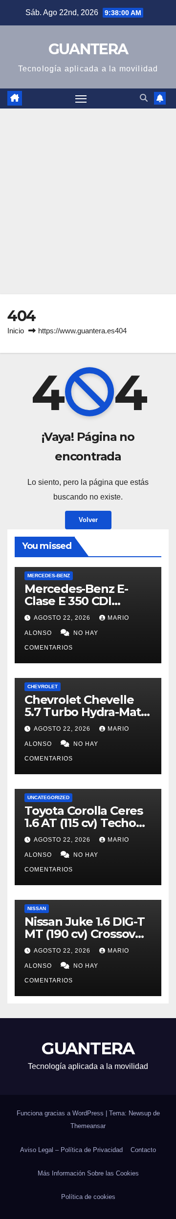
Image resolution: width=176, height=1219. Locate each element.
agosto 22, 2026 (63, 617)
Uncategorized (48, 797)
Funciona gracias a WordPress (61, 1113)
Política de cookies (88, 1196)
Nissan (36, 908)
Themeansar (88, 1126)
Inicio (15, 331)
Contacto (143, 1150)
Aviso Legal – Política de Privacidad (71, 1150)
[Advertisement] (88, 201)
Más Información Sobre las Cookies (88, 1173)
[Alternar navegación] (81, 99)
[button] (144, 98)
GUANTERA (88, 49)
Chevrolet (42, 686)
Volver (88, 519)
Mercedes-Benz (48, 575)
